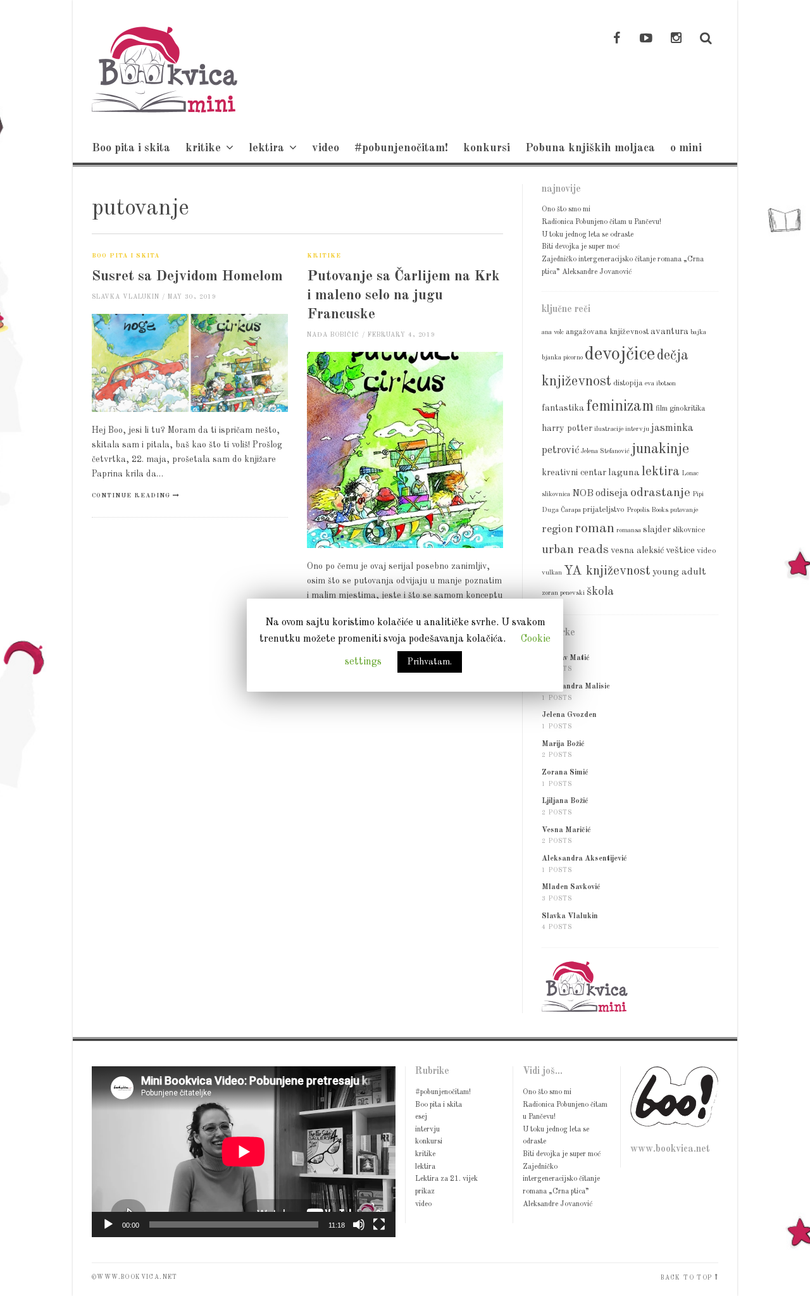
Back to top (686, 1278)
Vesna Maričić (566, 830)
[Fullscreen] (379, 1224)
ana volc (553, 332)
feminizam (620, 406)
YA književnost (607, 571)
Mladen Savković (571, 887)
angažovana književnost (607, 332)
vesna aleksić (637, 550)
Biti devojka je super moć (581, 247)
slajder (657, 529)
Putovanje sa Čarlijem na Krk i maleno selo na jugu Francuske (403, 295)
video (325, 148)
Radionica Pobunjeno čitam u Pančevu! (601, 222)
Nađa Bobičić (333, 335)
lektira (266, 148)
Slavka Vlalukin (125, 297)
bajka (698, 332)
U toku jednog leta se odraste (587, 235)
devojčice (620, 355)
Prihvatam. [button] (430, 661)
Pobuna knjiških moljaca (590, 148)
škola (600, 591)
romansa (628, 530)
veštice (680, 550)
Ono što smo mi (566, 209)
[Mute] (358, 1224)
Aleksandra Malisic (576, 686)
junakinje (660, 449)
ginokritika (688, 408)
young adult (679, 572)
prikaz (425, 1191)
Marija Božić (563, 744)
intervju (637, 429)
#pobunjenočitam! (401, 148)
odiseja (611, 493)
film (662, 408)
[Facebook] (616, 39)
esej (421, 1117)
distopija (628, 383)
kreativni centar (574, 472)
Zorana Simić (565, 772)
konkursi (486, 148)
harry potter (567, 428)
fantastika (563, 408)
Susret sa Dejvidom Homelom (187, 276)
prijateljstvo (604, 510)
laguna (624, 473)
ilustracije (608, 429)
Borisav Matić (566, 658)
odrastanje (660, 493)
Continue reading (131, 496)
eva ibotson (660, 383)
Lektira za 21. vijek (446, 1179)
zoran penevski (563, 593)
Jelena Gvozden (569, 715)
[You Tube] (646, 39)
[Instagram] (675, 39)
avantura (669, 331)
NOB (583, 494)
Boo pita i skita (131, 148)
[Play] (108, 1224)
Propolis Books (647, 510)
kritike (203, 148)
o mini (686, 148)
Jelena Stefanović (605, 451)
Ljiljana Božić (565, 801)
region (557, 529)
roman (594, 528)
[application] (244, 1151)
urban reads (575, 550)
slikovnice (689, 530)
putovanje (684, 510)
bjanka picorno (562, 357)
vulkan (552, 573)
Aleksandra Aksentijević (584, 859)
